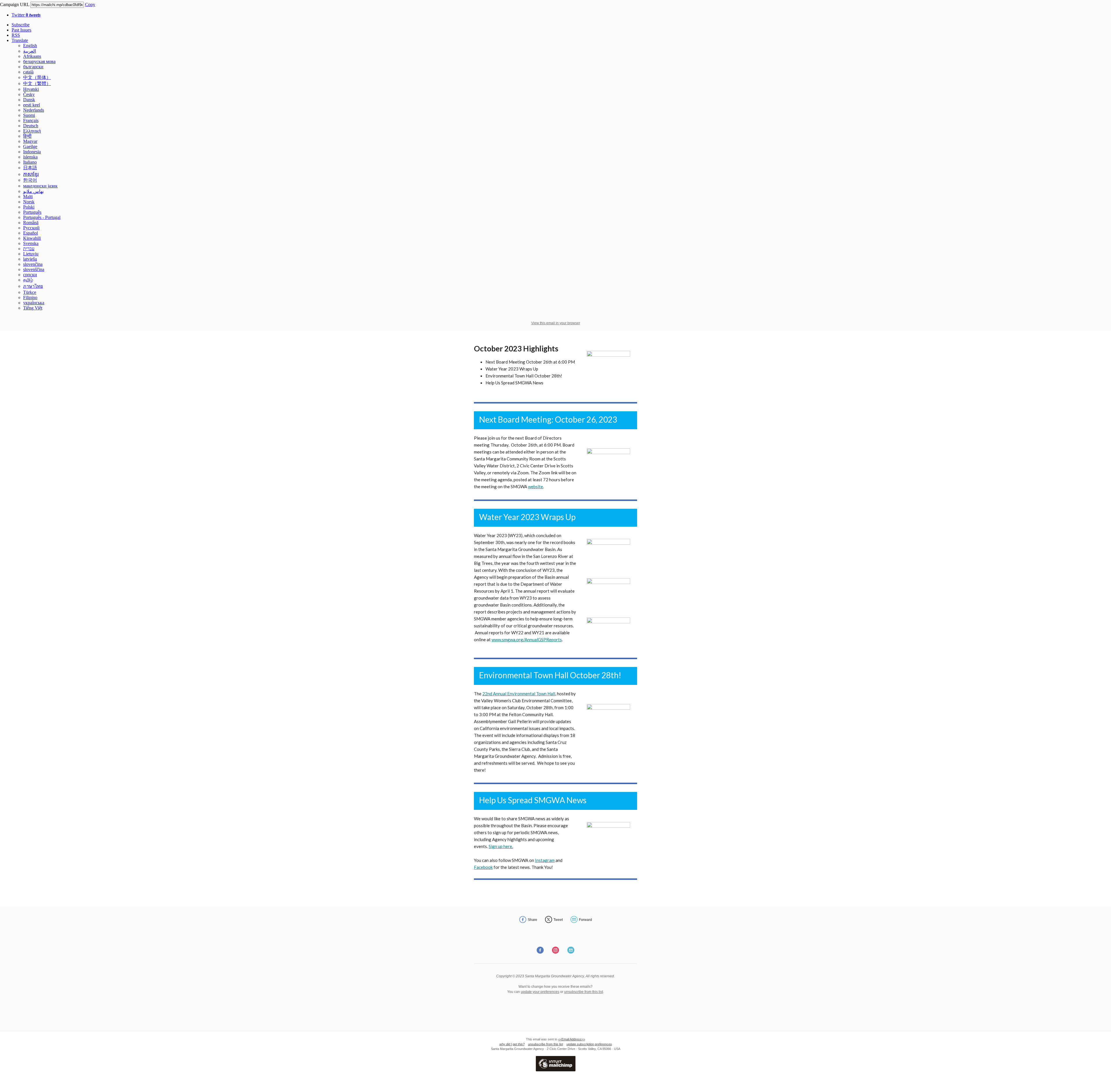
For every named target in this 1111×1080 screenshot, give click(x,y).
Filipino (30, 297)
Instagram (545, 860)
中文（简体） (37, 77)
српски (30, 274)
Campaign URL (14, 4)
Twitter (26, 14)
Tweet (558, 920)
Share (532, 920)
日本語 (30, 167)
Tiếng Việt (32, 307)
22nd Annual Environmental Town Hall (518, 693)
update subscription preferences (589, 1044)
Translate (20, 40)
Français (30, 120)
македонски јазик (40, 185)
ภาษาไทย (33, 286)
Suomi (29, 115)
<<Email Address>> (571, 1039)
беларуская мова (39, 61)
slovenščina (33, 269)
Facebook (483, 867)
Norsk (28, 201)
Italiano (30, 162)
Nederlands (33, 110)
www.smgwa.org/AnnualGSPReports (527, 639)
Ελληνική (32, 130)
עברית (28, 248)
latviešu (30, 259)
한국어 (30, 180)
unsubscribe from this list (583, 992)
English (30, 45)
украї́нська (33, 302)
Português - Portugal (41, 217)
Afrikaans (32, 56)
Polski (28, 206)
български (33, 66)
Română (30, 222)
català (28, 71)
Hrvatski (31, 89)
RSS (16, 35)
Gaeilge (30, 146)
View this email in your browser (555, 323)
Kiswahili (32, 238)
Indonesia (32, 151)
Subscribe (21, 24)
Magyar (30, 141)
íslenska (30, 156)
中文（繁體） (37, 83)
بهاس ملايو (33, 191)
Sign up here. (501, 846)
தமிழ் (28, 279)
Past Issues (21, 29)
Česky (29, 94)
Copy (90, 4)
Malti (28, 196)
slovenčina (33, 264)
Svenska (30, 243)
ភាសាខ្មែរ (31, 174)
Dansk (29, 99)
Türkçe (29, 292)
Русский (31, 227)
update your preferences (540, 992)
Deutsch (30, 125)
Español (30, 233)
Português (32, 212)
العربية (29, 51)
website (535, 486)
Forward (585, 920)
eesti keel (31, 104)
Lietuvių (30, 253)
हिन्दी (27, 136)
